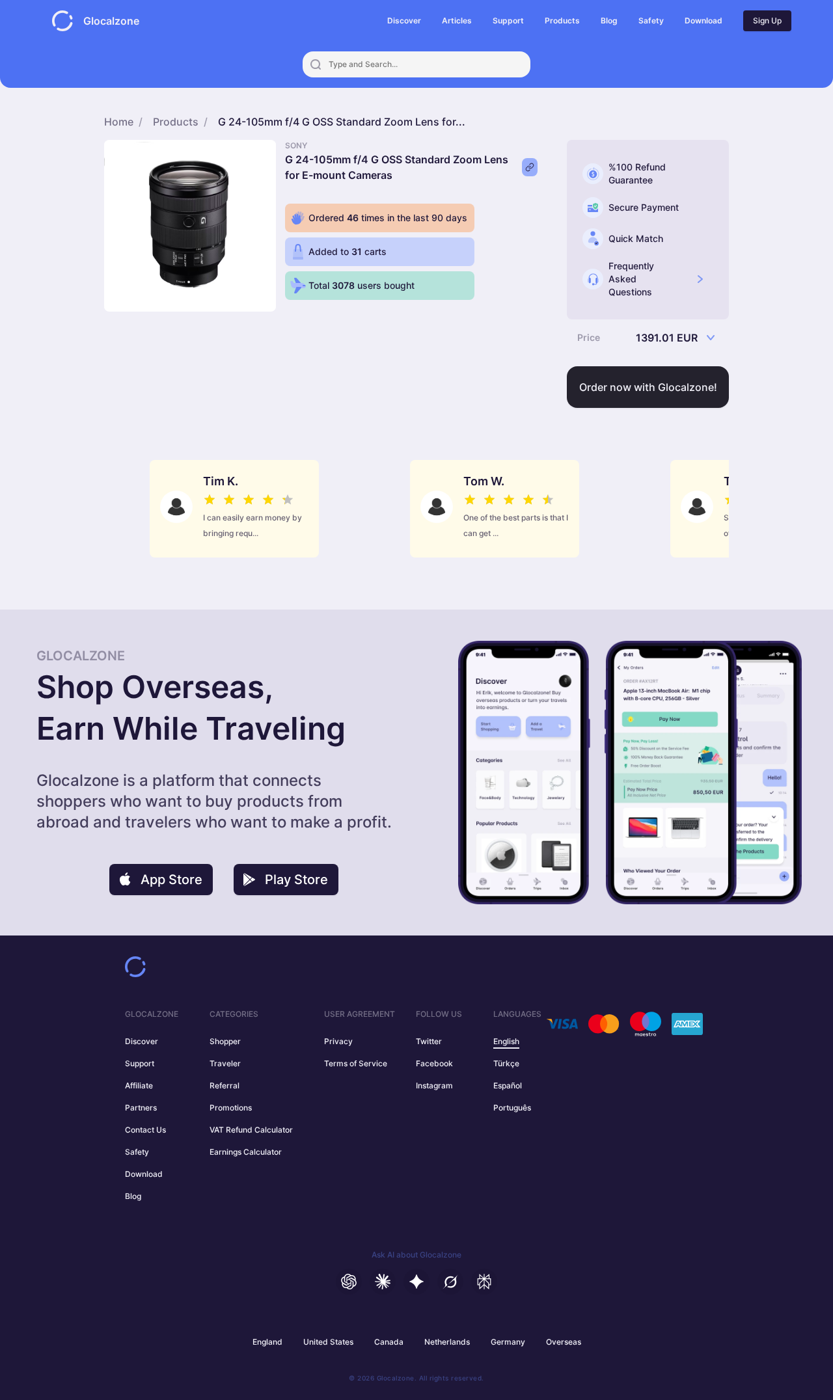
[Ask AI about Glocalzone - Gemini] (416, 1282)
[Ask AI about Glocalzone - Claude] (383, 1282)
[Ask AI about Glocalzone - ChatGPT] (349, 1282)
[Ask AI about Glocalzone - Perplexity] (484, 1282)
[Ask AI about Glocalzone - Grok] (450, 1282)
